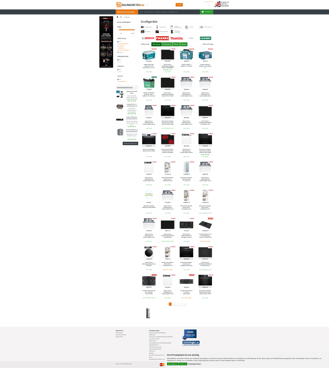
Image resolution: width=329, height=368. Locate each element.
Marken (151, 353)
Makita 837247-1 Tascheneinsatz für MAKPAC (132, 106)
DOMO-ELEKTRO (124, 50)
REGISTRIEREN (210, 1)
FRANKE (122, 46)
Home (141, 12)
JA (120, 71)
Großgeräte (127, 17)
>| (184, 304)
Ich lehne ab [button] (182, 364)
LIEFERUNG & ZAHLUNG (161, 12)
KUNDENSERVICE (172, 12)
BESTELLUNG (152, 341)
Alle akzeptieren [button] (172, 364)
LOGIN (204, 1)
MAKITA (122, 48)
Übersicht (152, 351)
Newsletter (119, 337)
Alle (120, 41)
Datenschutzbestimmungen (157, 332)
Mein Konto (119, 332)
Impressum (152, 334)
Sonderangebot (149, 12)
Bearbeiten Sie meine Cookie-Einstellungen (162, 359)
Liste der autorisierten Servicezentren (160, 337)
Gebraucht (122, 81)
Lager (208, 44)
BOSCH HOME (124, 43)
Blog (150, 357)
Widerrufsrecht (154, 345)
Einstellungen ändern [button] (194, 364)
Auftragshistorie (121, 334)
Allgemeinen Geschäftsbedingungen (160, 343)
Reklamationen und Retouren (158, 355)
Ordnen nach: (145, 44)
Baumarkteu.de (128, 363)
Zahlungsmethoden (155, 349)
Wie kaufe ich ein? (154, 339)
